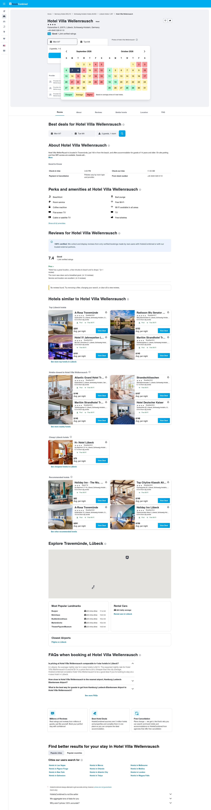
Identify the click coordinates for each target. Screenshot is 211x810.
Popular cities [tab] (56, 753)
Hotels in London (138, 772)
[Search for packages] (4, 26)
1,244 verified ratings (67, 33)
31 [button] (145, 87)
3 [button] (89, 64)
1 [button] (78, 64)
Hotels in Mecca (96, 765)
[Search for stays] (4, 16)
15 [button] (78, 76)
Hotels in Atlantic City (99, 772)
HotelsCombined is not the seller (64, 794)
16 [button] (84, 76)
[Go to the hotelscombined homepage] (18, 4)
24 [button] (90, 82)
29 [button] (78, 87)
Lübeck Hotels (104, 14)
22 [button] (78, 82)
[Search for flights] (4, 11)
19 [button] (101, 76)
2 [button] (83, 64)
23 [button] (84, 82)
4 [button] (95, 64)
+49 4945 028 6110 (55, 30)
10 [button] (90, 70)
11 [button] (96, 70)
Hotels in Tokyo (96, 775)
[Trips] (4, 38)
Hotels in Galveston (57, 775)
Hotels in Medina (138, 768)
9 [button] (83, 70)
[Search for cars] (4, 21)
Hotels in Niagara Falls (140, 775)
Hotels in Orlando (97, 768)
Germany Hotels (59, 14)
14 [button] (72, 76)
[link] (63, 361)
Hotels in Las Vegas (57, 765)
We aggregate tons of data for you (64, 798)
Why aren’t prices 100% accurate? (64, 803)
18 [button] (96, 76)
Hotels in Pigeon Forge (58, 768)
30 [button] (84, 87)
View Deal (102, 330)
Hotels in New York (57, 772)
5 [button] (101, 64)
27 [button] (66, 87)
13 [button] (66, 76)
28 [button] (72, 87)
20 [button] (66, 82)
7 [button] (72, 70)
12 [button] (101, 70)
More (50, 157)
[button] (4, 3)
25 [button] (96, 82)
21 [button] (72, 82)
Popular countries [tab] (74, 753)
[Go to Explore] (4, 31)
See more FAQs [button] (91, 695)
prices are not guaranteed (102, 787)
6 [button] (66, 70)
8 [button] (78, 70)
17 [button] (90, 76)
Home (49, 14)
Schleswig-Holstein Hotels (82, 14)
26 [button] (101, 82)
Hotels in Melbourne (139, 765)
